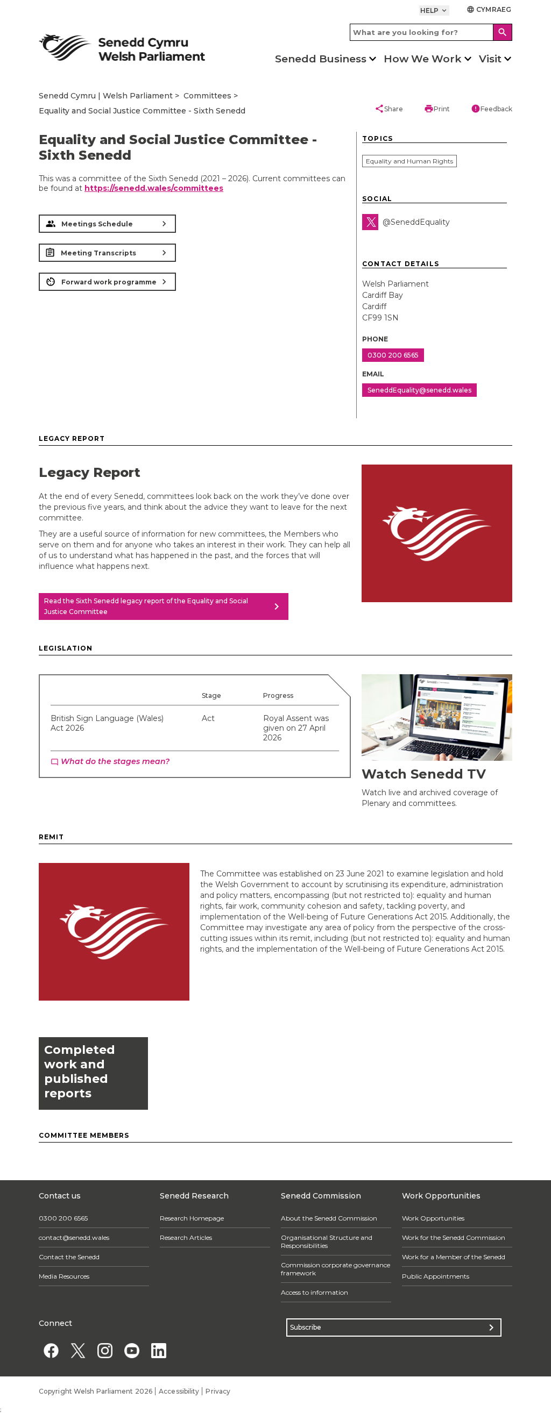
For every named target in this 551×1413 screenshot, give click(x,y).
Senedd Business (320, 59)
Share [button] (389, 108)
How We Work (423, 59)
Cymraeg (489, 9)
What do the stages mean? (110, 761)
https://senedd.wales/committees (153, 188)
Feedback (491, 108)
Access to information (314, 1292)
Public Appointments (435, 1276)
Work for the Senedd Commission (453, 1237)
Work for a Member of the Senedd (453, 1257)
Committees (207, 96)
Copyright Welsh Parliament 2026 (95, 1391)
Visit (490, 59)
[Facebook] (51, 1351)
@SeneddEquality (416, 222)
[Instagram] (105, 1351)
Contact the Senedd (69, 1257)
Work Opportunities (433, 1218)
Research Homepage (192, 1218)
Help (434, 10)
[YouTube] (131, 1351)
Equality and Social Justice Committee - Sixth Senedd (142, 111)
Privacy (218, 1391)
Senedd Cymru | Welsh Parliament (106, 96)
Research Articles (186, 1237)
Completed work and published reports (79, 1072)
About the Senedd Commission (329, 1218)
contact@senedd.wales (74, 1237)
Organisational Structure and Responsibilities (326, 1241)
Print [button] (437, 108)
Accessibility (179, 1391)
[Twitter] (370, 222)
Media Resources (64, 1276)
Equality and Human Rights (409, 161)
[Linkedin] (158, 1351)
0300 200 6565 (63, 1218)
